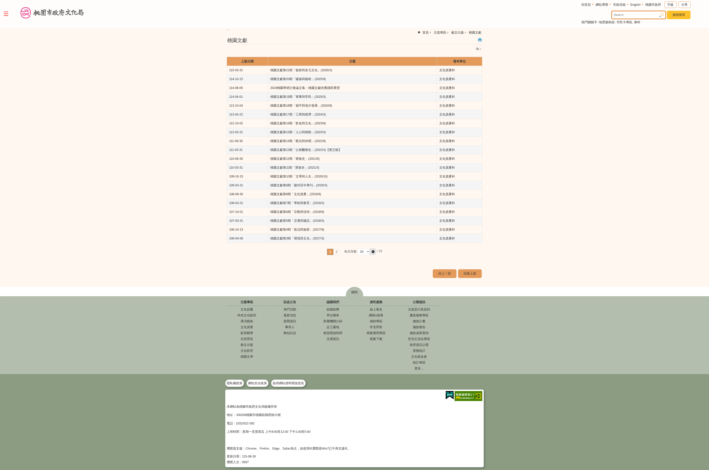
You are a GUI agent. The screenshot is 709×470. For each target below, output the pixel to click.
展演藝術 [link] (247, 321)
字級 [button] (670, 4)
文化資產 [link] (247, 327)
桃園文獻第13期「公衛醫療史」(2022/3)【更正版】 (306, 150)
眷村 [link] (637, 22)
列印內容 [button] (479, 39)
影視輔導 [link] (247, 333)
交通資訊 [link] (333, 339)
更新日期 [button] (233, 456)
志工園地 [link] (333, 327)
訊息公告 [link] (290, 302)
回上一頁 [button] (444, 273)
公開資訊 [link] (419, 302)
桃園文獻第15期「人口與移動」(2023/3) (298, 132)
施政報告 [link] (419, 327)
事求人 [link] (289, 327)
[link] (450, 395)
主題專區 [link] (440, 32)
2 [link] (336, 252)
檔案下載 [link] (376, 339)
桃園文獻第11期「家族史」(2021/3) (294, 167)
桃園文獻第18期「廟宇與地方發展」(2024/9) (301, 105)
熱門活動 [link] (290, 309)
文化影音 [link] (247, 350)
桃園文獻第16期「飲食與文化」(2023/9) (298, 123)
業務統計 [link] (419, 350)
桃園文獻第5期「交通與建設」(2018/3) (297, 220)
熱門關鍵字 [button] (589, 22)
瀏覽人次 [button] (233, 462)
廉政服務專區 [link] (419, 315)
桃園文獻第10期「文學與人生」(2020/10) (299, 176)
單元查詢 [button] (478, 49)
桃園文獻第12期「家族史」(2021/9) (295, 158)
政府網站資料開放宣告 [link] (288, 383)
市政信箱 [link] (619, 4)
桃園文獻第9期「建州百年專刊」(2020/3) (298, 185)
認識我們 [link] (333, 302)
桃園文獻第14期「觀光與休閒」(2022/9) (298, 141)
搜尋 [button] (661, 15)
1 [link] (330, 252)
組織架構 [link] (333, 309)
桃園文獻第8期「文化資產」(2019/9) (295, 194)
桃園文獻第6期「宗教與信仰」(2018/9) (297, 212)
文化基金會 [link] (419, 356)
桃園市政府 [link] (653, 4)
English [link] (635, 4)
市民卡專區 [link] (624, 22)
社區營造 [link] (247, 339)
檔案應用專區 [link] (376, 333)
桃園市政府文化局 (52, 13)
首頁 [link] (425, 32)
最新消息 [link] (290, 315)
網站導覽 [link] (602, 4)
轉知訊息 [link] (290, 333)
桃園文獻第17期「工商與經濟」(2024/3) (298, 114)
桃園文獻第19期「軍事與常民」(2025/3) (298, 97)
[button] (372, 251)
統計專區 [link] (419, 362)
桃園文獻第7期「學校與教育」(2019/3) (297, 203)
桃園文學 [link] (247, 356)
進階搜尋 (678, 15)
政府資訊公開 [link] (419, 345)
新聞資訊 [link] (290, 321)
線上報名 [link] (376, 309)
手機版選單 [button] (5, 13)
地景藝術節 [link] (607, 22)
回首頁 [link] (586, 4)
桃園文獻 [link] (475, 32)
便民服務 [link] (376, 302)
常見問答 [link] (376, 327)
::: (1, 298)
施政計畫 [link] (419, 321)
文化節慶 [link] (247, 309)
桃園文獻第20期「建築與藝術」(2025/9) (298, 79)
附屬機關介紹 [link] (332, 321)
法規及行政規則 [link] (419, 309)
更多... (419, 368)
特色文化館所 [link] (246, 315)
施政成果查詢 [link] (419, 333)
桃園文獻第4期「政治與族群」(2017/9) (297, 229)
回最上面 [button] (470, 273)
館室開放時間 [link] (332, 333)
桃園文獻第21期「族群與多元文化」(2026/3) (301, 70)
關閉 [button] (354, 292)
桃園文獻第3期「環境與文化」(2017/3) (297, 238)
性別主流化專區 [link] (419, 339)
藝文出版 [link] (457, 32)
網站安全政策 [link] (257, 383)
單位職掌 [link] (333, 315)
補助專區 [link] (376, 321)
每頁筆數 (350, 251)
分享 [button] (684, 4)
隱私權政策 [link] (234, 383)
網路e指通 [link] (376, 315)
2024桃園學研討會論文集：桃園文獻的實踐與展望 (305, 88)
